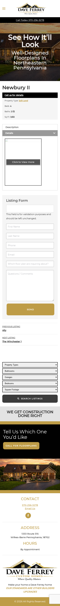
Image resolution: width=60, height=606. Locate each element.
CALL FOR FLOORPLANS (21, 445)
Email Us (30, 508)
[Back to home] (31, 8)
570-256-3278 (30, 505)
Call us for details (14, 95)
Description (12, 127)
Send (30, 309)
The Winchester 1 (12, 340)
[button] (3, 8)
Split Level (23, 100)
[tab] (30, 127)
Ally (11, 328)
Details (9, 133)
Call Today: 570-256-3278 (30, 20)
